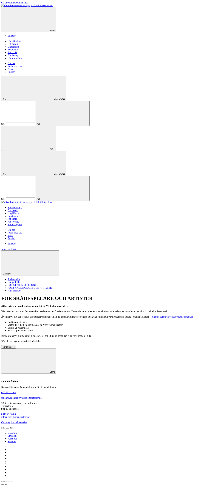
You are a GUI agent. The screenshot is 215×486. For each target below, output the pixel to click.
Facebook (12, 438)
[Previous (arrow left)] (2, 484)
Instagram (12, 433)
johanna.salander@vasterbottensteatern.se (172, 316)
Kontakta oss (9, 347)
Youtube (12, 441)
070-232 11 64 (8, 392)
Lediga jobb (14, 282)
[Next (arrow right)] (5, 484)
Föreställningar (15, 41)
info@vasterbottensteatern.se (15, 417)
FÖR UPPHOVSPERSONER (23, 285)
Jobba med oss (15, 66)
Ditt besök (13, 44)
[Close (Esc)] (2, 481)
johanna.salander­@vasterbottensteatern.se (21, 397)
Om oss (11, 63)
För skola (12, 52)
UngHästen (13, 46)
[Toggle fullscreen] (9, 481)
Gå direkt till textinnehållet (14, 2)
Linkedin (12, 435)
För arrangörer (15, 58)
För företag (13, 55)
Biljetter (11, 35)
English (11, 72)
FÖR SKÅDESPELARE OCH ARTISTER (30, 287)
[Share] (5, 481)
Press (10, 69)
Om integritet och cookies (14, 422)
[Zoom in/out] (12, 481)
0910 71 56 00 (8, 414)
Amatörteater (14, 290)
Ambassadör (14, 279)
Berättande (13, 49)
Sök (3, 124)
